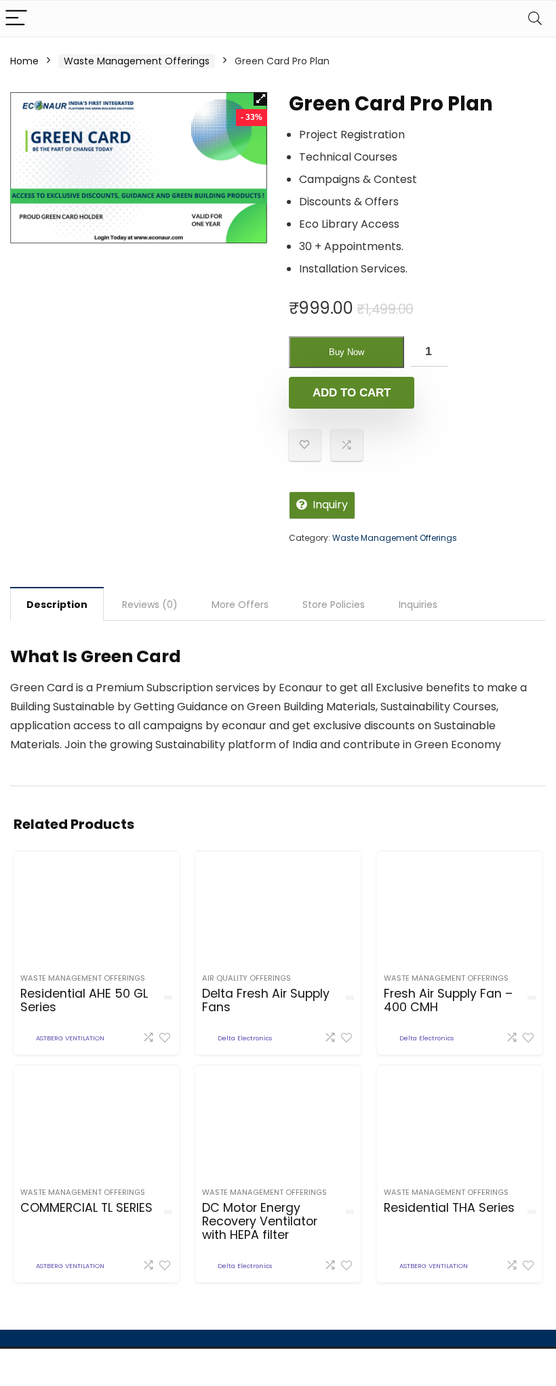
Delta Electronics (245, 1038)
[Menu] (16, 19)
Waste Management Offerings (137, 61)
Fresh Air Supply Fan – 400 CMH (448, 1000)
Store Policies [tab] (333, 604)
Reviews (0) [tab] (150, 604)
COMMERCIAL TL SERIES (86, 1208)
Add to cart (352, 392)
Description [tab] (56, 604)
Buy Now (346, 352)
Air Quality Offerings (246, 978)
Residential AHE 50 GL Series (84, 1000)
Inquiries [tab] (418, 604)
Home (24, 61)
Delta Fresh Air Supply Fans (266, 1000)
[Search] (535, 19)
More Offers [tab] (240, 604)
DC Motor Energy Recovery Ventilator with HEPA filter (259, 1221)
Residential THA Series (449, 1208)
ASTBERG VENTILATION (70, 1038)
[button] (260, 99)
